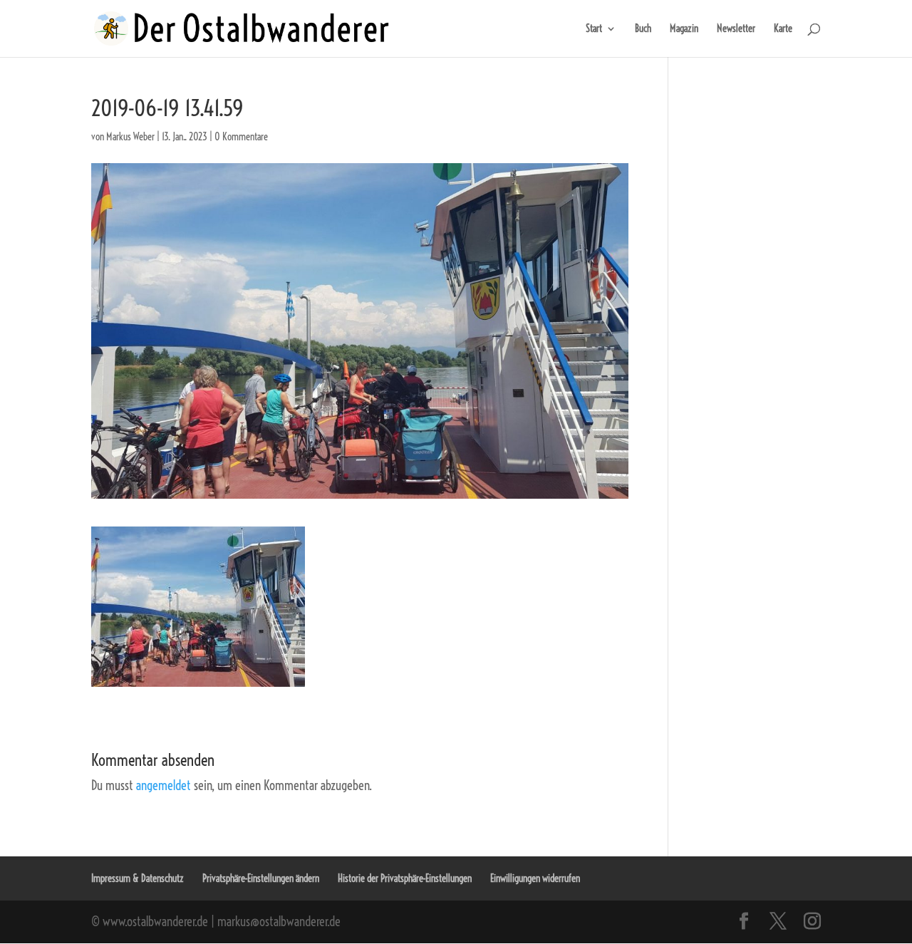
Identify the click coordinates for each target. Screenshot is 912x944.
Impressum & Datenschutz (137, 878)
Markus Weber (130, 136)
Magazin (684, 29)
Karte (783, 29)
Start (594, 29)
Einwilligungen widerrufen (535, 878)
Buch (643, 29)
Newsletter (736, 29)
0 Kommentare (241, 136)
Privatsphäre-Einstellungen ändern (260, 878)
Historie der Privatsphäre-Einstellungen (405, 878)
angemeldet (163, 785)
